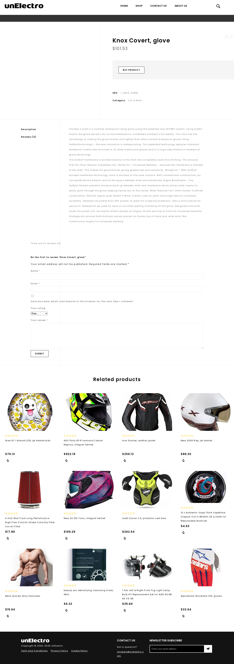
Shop (139, 6)
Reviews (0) (28, 136)
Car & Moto (113, 24)
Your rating (38, 308)
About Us (181, 6)
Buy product (131, 69)
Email (35, 283)
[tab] (40, 129)
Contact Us (158, 6)
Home (124, 6)
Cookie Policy (79, 650)
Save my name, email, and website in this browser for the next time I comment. (82, 301)
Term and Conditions (34, 650)
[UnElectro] (24, 5)
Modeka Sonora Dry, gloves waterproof (227, 37)
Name (35, 270)
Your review (39, 320)
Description (28, 129)
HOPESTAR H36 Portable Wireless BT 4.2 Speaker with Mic (232, 37)
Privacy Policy (59, 650)
